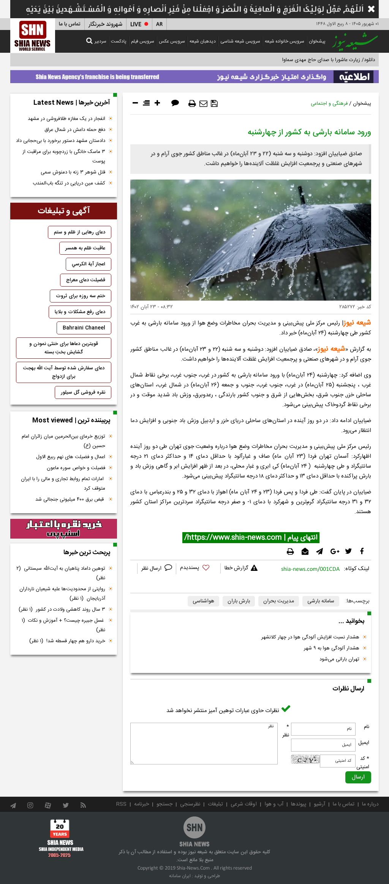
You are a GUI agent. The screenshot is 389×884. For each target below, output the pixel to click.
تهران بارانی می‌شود (339, 659)
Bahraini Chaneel (84, 328)
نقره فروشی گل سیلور (83, 392)
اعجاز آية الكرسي (88, 264)
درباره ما (370, 804)
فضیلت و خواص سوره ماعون (76, 468)
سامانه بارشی (320, 601)
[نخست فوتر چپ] (61, 838)
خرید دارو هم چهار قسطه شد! (67, 641)
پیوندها (298, 804)
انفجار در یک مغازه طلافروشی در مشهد (66, 119)
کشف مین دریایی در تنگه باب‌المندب (69, 183)
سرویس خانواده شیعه (284, 41)
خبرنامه (141, 804)
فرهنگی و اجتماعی (329, 103)
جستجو (164, 804)
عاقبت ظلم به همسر (85, 248)
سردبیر (100, 41)
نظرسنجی (190, 804)
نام (366, 727)
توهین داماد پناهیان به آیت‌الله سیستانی (60, 573)
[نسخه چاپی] (192, 103)
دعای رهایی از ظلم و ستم (79, 232)
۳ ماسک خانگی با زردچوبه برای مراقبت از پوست (63, 156)
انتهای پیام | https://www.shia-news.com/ (250, 538)
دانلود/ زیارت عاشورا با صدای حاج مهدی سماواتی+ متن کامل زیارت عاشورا (300, 60)
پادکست (119, 41)
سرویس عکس (172, 41)
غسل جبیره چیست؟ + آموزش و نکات (63, 625)
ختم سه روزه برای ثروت (80, 296)
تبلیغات (215, 804)
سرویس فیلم (142, 41)
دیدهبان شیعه (203, 41)
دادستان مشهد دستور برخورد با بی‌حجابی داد (60, 141)
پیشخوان (317, 41)
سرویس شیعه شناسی (240, 41)
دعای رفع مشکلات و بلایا (80, 312)
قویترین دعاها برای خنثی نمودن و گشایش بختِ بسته (63, 348)
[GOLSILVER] (63, 529)
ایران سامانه (180, 876)
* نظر (285, 731)
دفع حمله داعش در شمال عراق (74, 130)
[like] (198, 568)
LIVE (135, 24)
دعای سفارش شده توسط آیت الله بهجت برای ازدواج (63, 372)
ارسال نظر (152, 568)
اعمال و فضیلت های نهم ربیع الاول (70, 457)
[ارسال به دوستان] (203, 103)
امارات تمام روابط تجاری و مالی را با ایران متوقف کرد (63, 484)
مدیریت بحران (278, 601)
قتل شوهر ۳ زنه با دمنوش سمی (73, 172)
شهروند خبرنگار (105, 24)
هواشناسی (203, 601)
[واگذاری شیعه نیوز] (194, 75)
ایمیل (363, 743)
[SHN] (32, 35)
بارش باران (239, 601)
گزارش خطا (236, 568)
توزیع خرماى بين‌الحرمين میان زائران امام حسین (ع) (63, 441)
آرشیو (319, 804)
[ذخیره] (214, 103)
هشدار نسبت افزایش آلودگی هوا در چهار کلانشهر (310, 637)
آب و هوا (273, 804)
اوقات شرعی (244, 804)
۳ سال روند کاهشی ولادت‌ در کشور (62, 609)
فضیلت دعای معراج (85, 280)
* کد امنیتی (362, 763)
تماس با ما (70, 24)
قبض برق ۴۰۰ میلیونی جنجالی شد (70, 499)
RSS (121, 804)
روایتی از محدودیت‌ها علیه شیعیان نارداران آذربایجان (62, 594)
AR (159, 24)
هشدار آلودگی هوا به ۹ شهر (331, 648)
